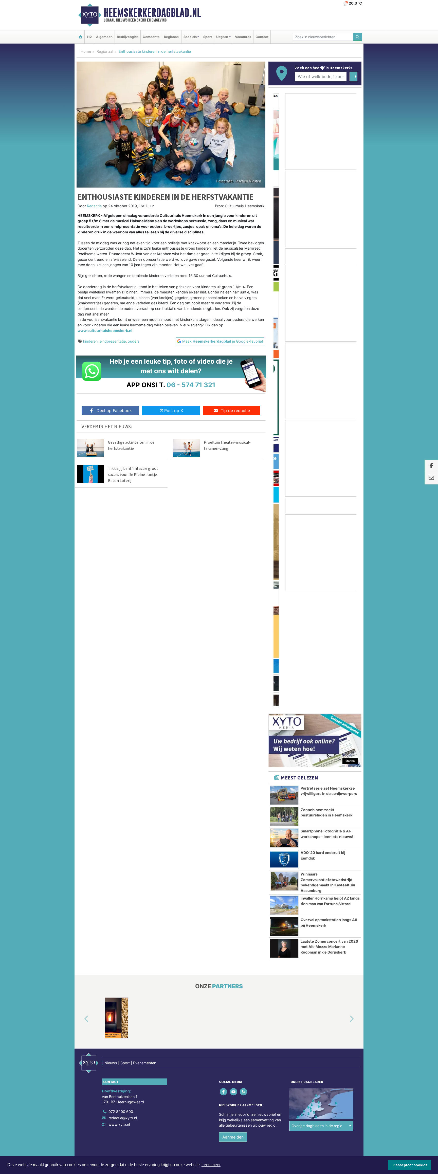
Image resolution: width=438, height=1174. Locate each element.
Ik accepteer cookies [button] (409, 1165)
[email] (431, 478)
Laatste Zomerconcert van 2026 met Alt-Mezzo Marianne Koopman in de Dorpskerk (329, 829)
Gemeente (151, 37)
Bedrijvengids (127, 37)
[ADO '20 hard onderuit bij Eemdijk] (284, 742)
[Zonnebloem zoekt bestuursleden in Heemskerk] (284, 699)
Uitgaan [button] (222, 37)
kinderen (90, 341)
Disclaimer (316, 1050)
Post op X (173, 410)
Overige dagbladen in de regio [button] (316, 1009)
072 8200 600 (120, 994)
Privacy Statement (342, 1050)
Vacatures (243, 37)
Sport (207, 37)
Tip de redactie (235, 410)
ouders (134, 341)
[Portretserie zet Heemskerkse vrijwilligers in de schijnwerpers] (284, 678)
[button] (81, 901)
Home (86, 51)
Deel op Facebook (114, 410)
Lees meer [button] (211, 1165)
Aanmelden (233, 1019)
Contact (262, 37)
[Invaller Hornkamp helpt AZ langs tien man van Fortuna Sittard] (284, 788)
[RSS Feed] (244, 974)
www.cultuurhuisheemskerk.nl (105, 330)
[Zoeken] (357, 37)
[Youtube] (234, 974)
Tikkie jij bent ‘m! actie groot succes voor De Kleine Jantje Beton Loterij (133, 474)
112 (89, 37)
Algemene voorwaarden (286, 1050)
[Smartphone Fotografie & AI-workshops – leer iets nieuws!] (284, 721)
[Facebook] (224, 974)
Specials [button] (190, 37)
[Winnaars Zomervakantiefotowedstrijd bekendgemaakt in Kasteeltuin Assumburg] (284, 764)
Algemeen (104, 37)
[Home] (80, 36)
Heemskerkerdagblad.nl (152, 12)
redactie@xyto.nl (122, 1001)
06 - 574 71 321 (191, 385)
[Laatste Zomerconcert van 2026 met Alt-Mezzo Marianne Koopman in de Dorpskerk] (284, 831)
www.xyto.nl (119, 1007)
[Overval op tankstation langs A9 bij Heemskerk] (284, 809)
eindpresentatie (113, 341)
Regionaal (171, 37)
